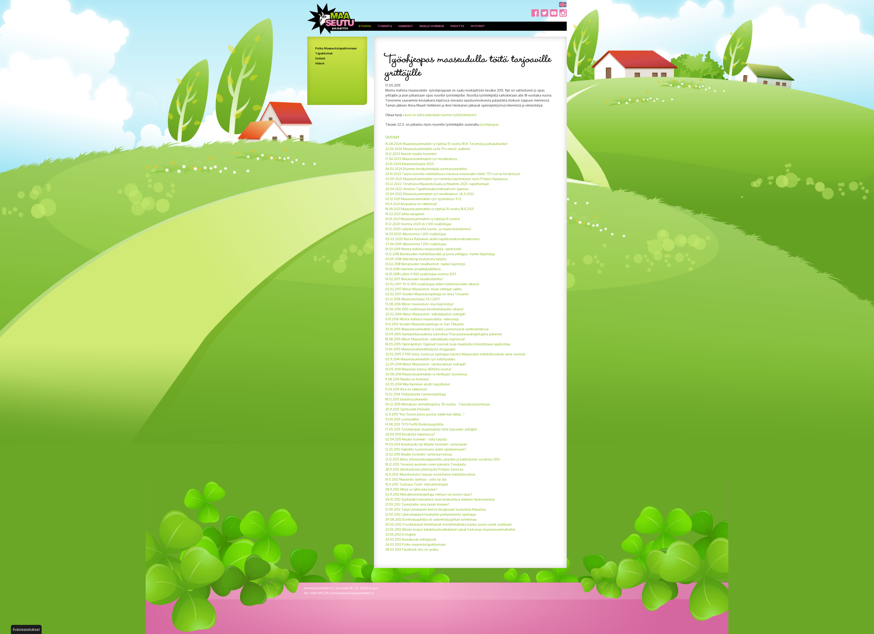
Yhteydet (477, 26)
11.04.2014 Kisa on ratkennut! (406, 389)
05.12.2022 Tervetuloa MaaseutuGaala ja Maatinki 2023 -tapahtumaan (437, 184)
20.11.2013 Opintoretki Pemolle (407, 409)
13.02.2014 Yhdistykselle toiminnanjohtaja (415, 394)
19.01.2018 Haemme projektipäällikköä (413, 269)
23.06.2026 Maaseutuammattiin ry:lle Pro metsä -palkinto (427, 149)
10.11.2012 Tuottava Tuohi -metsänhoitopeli (416, 484)
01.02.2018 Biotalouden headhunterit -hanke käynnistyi (425, 264)
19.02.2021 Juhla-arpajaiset (404, 214)
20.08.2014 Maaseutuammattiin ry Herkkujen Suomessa (426, 374)
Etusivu (365, 26)
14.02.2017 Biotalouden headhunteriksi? (414, 279)
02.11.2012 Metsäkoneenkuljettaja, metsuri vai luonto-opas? (428, 494)
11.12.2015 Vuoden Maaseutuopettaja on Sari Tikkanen (424, 324)
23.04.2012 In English (400, 534)
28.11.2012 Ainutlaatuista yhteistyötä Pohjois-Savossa (424, 469)
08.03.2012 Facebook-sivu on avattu (411, 549)
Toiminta (384, 26)
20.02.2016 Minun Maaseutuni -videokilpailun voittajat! (425, 314)
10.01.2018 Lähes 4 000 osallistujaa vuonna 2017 (420, 274)
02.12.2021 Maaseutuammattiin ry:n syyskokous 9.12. (423, 199)
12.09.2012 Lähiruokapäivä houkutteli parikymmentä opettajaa (430, 514)
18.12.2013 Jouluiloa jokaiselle (406, 399)
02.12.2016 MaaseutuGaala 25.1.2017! (412, 299)
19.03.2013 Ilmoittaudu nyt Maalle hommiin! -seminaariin (426, 444)
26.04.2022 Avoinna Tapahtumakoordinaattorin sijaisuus (427, 189)
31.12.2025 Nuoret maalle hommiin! (411, 154)
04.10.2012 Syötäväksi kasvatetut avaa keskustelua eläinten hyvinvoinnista (440, 499)
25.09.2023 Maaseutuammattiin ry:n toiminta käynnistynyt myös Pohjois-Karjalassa (446, 179)
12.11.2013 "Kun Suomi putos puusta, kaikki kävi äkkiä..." (425, 414)
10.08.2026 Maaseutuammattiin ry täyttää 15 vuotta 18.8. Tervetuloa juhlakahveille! (446, 144)
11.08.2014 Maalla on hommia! (407, 379)
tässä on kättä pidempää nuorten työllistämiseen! (439, 115)
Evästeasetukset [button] (26, 629)
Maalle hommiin (431, 26)
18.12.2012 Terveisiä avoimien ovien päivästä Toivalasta (425, 464)
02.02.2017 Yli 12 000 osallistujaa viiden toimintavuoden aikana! (432, 284)
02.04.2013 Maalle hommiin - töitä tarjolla (416, 439)
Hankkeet (405, 26)
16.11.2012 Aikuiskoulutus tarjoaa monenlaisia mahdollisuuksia (430, 474)
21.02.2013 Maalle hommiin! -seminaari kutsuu (418, 454)
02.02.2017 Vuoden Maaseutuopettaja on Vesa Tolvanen (427, 294)
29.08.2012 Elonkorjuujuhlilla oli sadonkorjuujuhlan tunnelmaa (431, 519)
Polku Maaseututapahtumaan (336, 48)
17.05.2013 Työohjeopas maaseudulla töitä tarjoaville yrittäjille (431, 429)
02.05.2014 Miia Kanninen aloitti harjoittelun (417, 384)
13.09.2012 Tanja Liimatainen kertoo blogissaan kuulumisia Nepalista (435, 509)
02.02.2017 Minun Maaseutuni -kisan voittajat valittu (423, 289)
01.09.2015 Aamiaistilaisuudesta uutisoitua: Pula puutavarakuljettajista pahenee (443, 334)
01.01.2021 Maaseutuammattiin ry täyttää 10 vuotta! (422, 219)
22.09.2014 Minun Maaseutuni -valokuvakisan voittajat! (425, 364)
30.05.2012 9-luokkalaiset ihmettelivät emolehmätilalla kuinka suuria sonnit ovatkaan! (448, 524)
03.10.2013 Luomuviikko (402, 419)
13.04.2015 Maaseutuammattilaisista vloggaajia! (420, 349)
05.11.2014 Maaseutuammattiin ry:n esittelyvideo (420, 359)
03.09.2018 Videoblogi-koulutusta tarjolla (415, 259)
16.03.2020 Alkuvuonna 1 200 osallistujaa (415, 234)
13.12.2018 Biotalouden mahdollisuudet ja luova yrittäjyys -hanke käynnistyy (440, 254)
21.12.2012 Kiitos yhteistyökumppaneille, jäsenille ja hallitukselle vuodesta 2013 (442, 459)
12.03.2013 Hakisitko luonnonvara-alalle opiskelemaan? (425, 449)
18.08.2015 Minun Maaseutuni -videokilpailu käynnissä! (425, 339)
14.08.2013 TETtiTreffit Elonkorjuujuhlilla (414, 424)
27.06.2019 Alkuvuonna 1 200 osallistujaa (415, 244)
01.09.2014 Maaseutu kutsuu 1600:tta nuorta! (418, 369)
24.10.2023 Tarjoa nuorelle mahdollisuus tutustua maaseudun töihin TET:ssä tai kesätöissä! (452, 174)
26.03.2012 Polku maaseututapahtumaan (415, 544)
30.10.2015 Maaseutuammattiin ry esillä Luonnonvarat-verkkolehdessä (436, 329)
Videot (319, 63)
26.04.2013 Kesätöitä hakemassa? (410, 434)
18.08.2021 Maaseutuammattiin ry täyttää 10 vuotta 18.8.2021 (429, 209)
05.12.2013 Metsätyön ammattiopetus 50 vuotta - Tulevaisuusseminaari (437, 404)
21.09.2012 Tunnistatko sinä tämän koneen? (417, 504)
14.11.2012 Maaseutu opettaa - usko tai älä (415, 479)
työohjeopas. (489, 124)
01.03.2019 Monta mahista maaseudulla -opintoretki (423, 249)
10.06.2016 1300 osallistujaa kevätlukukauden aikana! (424, 309)
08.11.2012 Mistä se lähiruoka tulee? (411, 489)
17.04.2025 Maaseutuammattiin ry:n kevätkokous (421, 159)
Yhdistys (457, 26)
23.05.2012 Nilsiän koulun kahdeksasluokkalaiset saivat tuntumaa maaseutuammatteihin (450, 529)
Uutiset (320, 58)
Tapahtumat (324, 53)
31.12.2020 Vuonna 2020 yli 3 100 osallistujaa (418, 224)
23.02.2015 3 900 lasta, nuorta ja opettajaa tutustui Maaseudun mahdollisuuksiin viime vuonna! (455, 354)
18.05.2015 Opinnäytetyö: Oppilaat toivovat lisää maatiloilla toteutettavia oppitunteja (447, 344)
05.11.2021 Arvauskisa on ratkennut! (411, 204)
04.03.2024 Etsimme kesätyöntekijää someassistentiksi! (426, 169)
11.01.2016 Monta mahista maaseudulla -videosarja (422, 319)
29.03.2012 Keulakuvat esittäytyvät (410, 539)
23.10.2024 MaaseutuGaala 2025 (409, 164)
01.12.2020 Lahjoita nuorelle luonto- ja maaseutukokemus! (428, 229)
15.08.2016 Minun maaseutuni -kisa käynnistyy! (419, 304)
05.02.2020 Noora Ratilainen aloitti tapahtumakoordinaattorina (432, 239)
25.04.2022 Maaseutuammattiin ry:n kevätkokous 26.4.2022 (429, 194)
